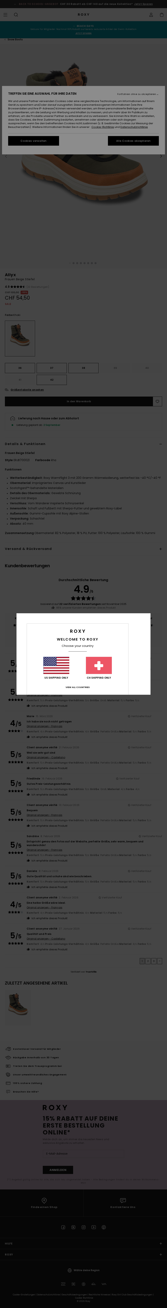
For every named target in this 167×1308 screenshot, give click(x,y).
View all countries (78, 687)
